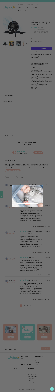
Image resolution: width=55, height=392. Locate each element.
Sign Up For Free (27, 204)
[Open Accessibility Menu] (52, 389)
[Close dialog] (42, 185)
